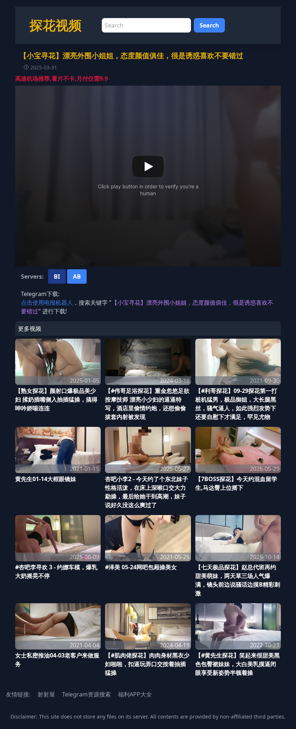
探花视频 (56, 25)
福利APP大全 (135, 694)
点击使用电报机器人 (47, 302)
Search (209, 25)
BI (57, 276)
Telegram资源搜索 (86, 694)
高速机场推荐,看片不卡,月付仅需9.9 (61, 78)
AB (77, 276)
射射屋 (46, 694)
